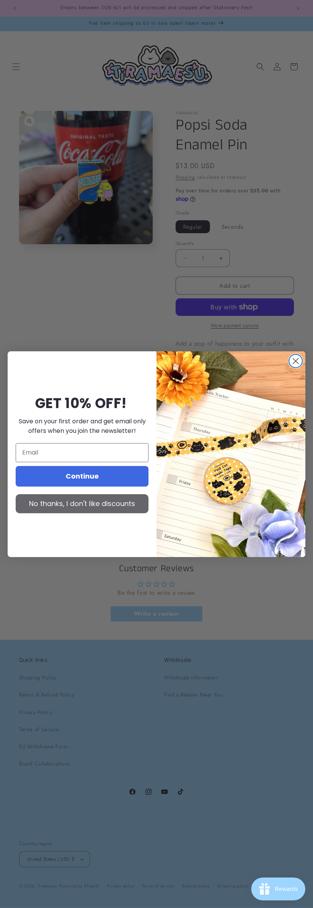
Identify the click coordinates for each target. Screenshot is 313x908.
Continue (82, 476)
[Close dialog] (295, 361)
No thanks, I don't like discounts (82, 503)
